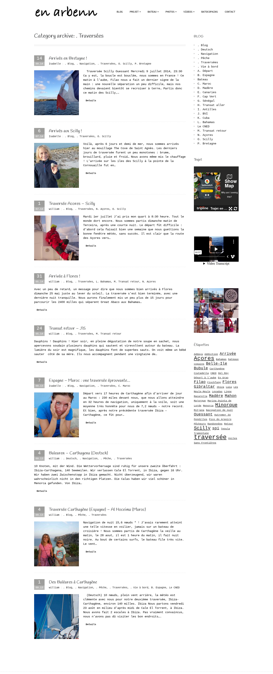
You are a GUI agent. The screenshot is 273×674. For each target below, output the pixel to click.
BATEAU (152, 11)
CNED (213, 373)
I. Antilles (206, 109)
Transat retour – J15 (67, 328)
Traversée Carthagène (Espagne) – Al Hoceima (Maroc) (97, 509)
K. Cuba (203, 118)
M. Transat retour (126, 281)
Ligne (228, 391)
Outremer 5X (222, 415)
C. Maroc (124, 386)
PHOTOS (170, 11)
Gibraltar (204, 387)
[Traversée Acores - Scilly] (56, 238)
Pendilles (200, 419)
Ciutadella (201, 373)
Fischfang (214, 382)
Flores (229, 382)
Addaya (198, 354)
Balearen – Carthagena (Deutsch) (78, 453)
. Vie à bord (139, 587)
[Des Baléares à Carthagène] (56, 616)
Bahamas (221, 359)
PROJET (134, 11)
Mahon (231, 396)
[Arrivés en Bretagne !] (56, 92)
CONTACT (230, 11)
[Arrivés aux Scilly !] (56, 165)
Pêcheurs (200, 424)
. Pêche (105, 458)
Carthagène (217, 368)
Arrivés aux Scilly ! (65, 131)
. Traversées (106, 63)
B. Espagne (158, 587)
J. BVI (202, 113)
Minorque (226, 405)
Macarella (200, 396)
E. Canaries (206, 92)
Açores (204, 358)
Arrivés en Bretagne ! (68, 58)
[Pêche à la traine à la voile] (201, 295)
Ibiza (220, 387)
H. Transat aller (211, 105)
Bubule (201, 368)
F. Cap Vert (206, 96)
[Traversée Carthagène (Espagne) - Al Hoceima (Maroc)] (56, 543)
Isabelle (55, 63)
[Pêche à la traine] (231, 295)
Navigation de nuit (219, 410)
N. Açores (102, 209)
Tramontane (201, 433)
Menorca (208, 405)
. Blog (69, 63)
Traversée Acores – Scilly (72, 204)
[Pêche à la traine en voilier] (201, 310)
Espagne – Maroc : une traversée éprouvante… (89, 380)
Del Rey (223, 373)
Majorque (200, 400)
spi (215, 428)
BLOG (120, 11)
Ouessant (203, 414)
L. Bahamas (103, 281)
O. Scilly (125, 63)
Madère (216, 396)
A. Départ (205, 71)
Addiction (211, 354)
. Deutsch (70, 458)
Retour (228, 424)
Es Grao (223, 377)
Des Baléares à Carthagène (73, 582)
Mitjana (199, 410)
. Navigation (85, 63)
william (54, 209)
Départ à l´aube (205, 377)
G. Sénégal (206, 101)
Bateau (202, 79)
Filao (200, 382)
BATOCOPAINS (209, 11)
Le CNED (174, 587)
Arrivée (228, 354)
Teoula (225, 428)
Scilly (202, 428)
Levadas (217, 391)
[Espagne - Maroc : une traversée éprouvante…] (56, 414)
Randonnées (215, 424)
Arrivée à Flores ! (64, 276)
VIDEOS (187, 11)
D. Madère (205, 88)
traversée (210, 437)
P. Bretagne (143, 63)
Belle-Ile (216, 363)
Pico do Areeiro (220, 419)
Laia (229, 387)
